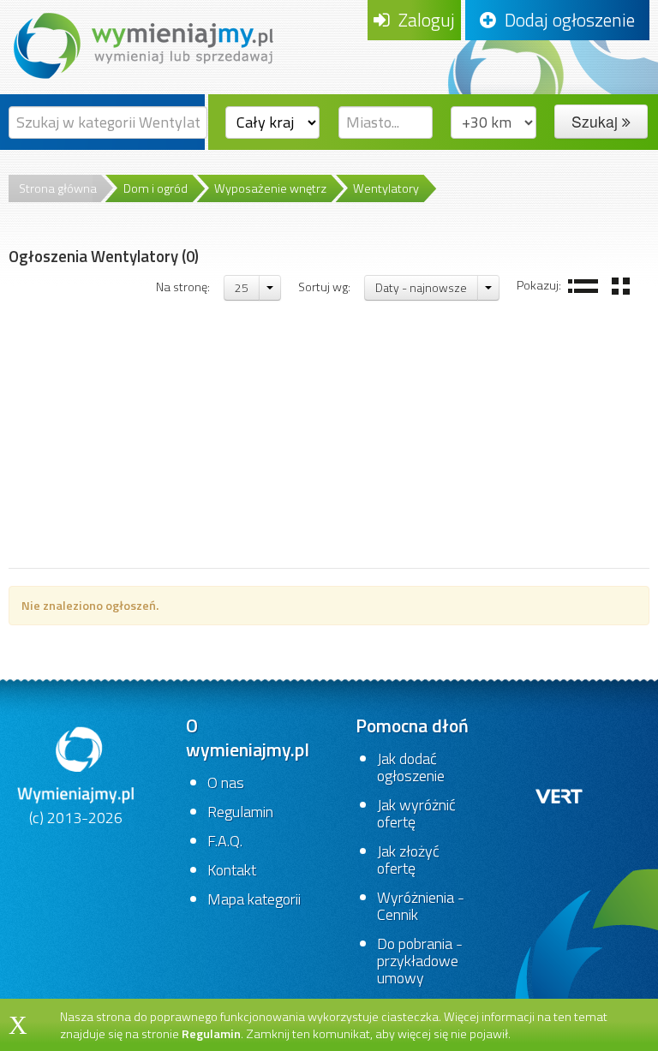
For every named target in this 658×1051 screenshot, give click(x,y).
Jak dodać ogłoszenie (411, 767)
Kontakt (231, 869)
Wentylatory (386, 188)
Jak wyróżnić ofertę (416, 813)
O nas (225, 782)
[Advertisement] (329, 439)
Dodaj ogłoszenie (565, 19)
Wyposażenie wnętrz (270, 188)
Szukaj (596, 121)
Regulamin (240, 811)
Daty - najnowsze (421, 287)
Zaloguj (422, 19)
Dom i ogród (155, 188)
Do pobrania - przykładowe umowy (420, 960)
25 (241, 287)
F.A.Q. (224, 840)
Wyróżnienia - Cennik (420, 906)
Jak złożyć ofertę (408, 859)
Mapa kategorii (254, 899)
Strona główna (58, 188)
